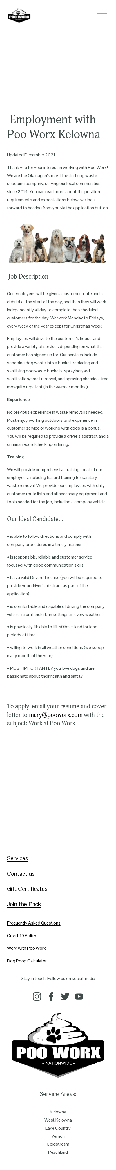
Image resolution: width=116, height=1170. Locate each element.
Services (17, 858)
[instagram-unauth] (36, 996)
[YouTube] (79, 996)
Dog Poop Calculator (27, 961)
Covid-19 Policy (21, 936)
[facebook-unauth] (50, 996)
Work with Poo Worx (26, 948)
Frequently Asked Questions (34, 923)
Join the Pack (24, 904)
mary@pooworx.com (55, 715)
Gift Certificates (27, 889)
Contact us (21, 873)
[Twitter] (65, 996)
